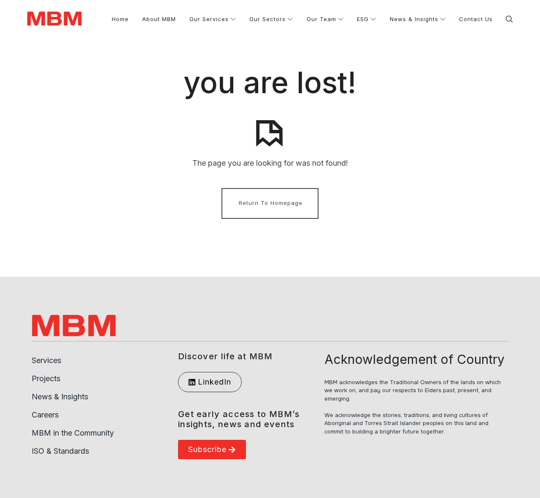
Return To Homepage (270, 202)
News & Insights (60, 396)
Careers (45, 414)
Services (46, 360)
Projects (46, 378)
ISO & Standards (60, 451)
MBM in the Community (73, 432)
